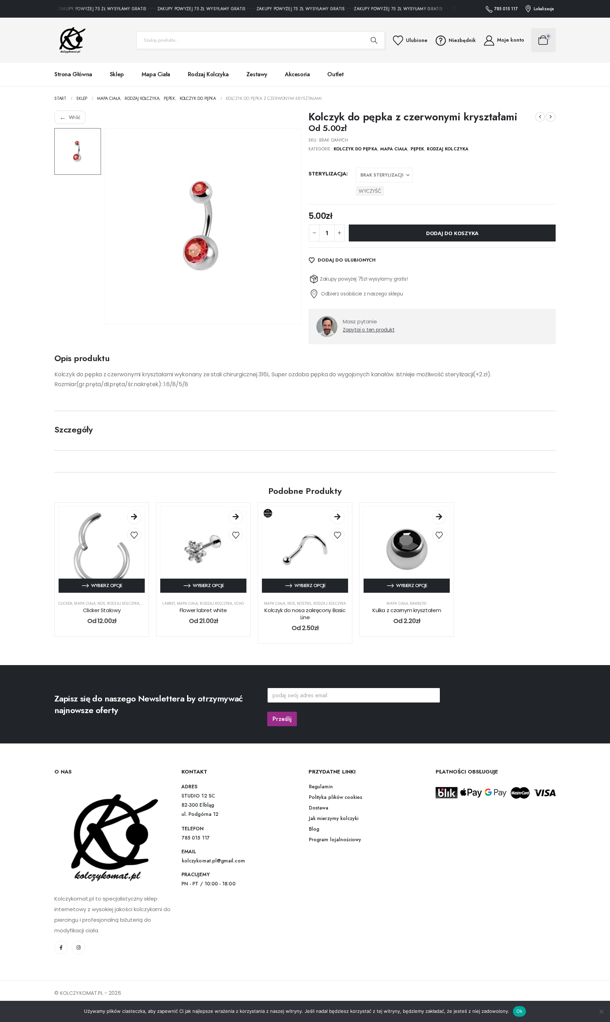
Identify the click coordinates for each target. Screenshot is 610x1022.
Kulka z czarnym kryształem (406, 610)
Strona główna (73, 74)
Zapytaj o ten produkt (369, 329)
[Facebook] (61, 947)
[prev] (540, 117)
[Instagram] (78, 947)
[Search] (374, 40)
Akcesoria (297, 74)
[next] (551, 117)
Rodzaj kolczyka (208, 74)
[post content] (102, 550)
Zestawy (256, 74)
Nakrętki (418, 603)
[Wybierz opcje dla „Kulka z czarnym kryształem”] (439, 517)
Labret (168, 603)
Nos (101, 603)
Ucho (239, 603)
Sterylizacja (327, 174)
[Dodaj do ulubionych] (134, 535)
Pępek (417, 149)
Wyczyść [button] (370, 191)
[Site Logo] (70, 40)
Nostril (304, 603)
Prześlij (282, 719)
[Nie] (601, 1011)
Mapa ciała (156, 74)
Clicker (65, 603)
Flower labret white (203, 610)
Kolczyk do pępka (355, 149)
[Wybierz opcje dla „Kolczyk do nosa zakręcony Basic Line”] (337, 517)
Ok (519, 1011)
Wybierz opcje (106, 585)
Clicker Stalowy (101, 610)
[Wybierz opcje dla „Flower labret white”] (236, 517)
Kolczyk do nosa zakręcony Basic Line (304, 613)
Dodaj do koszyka (452, 233)
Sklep (117, 74)
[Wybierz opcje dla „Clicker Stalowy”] (134, 517)
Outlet (335, 74)
